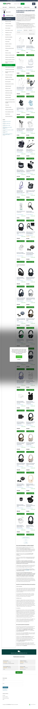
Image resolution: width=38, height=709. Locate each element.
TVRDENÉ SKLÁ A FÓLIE (9, 15)
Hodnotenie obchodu (19, 656)
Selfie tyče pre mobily (8, 92)
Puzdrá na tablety (8, 23)
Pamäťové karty (7, 46)
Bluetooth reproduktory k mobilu (9, 62)
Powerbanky (7, 41)
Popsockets (7, 105)
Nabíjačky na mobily (8, 32)
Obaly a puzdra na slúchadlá (9, 67)
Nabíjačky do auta (8, 34)
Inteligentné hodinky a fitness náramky (10, 102)
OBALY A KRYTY (8, 12)
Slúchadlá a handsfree (8, 65)
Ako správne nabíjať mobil (6, 123)
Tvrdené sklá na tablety (9, 25)
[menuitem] (5, 7)
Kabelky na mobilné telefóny (9, 55)
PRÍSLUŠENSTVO (8, 18)
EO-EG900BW (27, 569)
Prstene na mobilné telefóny (9, 99)
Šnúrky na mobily (8, 52)
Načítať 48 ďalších (26, 537)
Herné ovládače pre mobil (9, 111)
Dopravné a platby (5, 696)
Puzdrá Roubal (7, 114)
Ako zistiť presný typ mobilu (7, 121)
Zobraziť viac (19, 672)
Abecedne (18, 32)
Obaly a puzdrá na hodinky (9, 79)
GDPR (3, 699)
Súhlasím (19, 356)
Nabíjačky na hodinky (8, 77)
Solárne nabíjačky (8, 39)
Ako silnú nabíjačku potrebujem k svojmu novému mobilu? (7, 134)
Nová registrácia (5, 689)
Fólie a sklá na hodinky (8, 74)
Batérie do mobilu (8, 21)
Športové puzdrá (8, 81)
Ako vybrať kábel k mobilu (6, 125)
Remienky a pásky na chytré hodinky (9, 72)
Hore (26, 542)
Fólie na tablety (7, 28)
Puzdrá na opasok (8, 97)
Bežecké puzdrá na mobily (9, 83)
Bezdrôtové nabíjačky (8, 37)
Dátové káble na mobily (9, 30)
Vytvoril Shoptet (33, 704)
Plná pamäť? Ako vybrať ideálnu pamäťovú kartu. (7, 127)
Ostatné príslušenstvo (8, 116)
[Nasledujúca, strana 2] (26, 540)
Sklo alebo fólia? (5, 131)
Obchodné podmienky (6, 698)
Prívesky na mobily (8, 107)
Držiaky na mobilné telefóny (9, 57)
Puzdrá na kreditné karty (9, 109)
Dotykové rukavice (8, 95)
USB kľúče (6, 50)
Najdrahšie (30, 30)
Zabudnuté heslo (5, 690)
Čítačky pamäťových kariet (9, 48)
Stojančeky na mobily (8, 90)
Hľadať (22, 3)
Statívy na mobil (8, 88)
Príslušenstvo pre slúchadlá (9, 69)
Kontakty (4, 695)
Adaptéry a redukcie (8, 43)
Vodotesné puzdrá (8, 86)
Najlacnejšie (25, 30)
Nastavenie (19, 359)
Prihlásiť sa (5, 687)
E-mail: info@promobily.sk (11, 0)
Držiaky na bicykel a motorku (9, 59)
